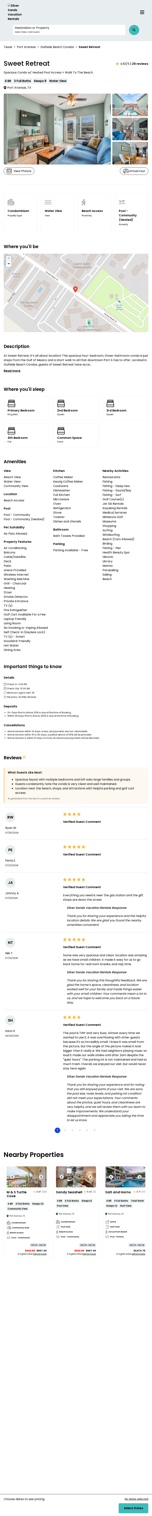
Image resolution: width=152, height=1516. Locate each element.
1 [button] (57, 1130)
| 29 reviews (139, 64)
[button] (69, 30)
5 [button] (87, 1130)
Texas (8, 47)
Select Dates (133, 1508)
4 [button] (80, 1130)
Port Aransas (26, 47)
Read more (12, 371)
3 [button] (72, 1130)
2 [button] (65, 1130)
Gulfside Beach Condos (57, 47)
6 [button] (94, 1130)
